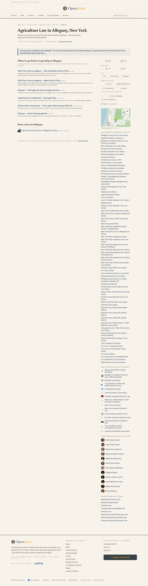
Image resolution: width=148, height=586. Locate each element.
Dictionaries (53, 15)
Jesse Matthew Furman (114, 482)
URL (104, 76)
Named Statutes (72, 562)
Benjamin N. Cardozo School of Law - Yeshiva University (116, 376)
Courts (31, 15)
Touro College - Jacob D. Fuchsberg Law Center (113, 427)
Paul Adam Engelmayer (114, 468)
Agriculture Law (44, 25)
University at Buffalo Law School (117, 431)
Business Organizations (110, 502)
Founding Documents (74, 565)
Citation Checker (72, 571)
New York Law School (113, 405)
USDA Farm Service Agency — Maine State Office (39, 80)
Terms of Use (85, 580)
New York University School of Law (116, 409)
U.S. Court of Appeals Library (111, 346)
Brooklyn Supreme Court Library (113, 151)
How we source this (65, 41)
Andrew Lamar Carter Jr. (114, 477)
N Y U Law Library (107, 270)
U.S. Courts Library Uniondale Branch (114, 357)
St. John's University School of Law (117, 417)
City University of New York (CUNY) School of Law (115, 385)
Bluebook (126, 76)
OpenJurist (21, 25)
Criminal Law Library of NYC (111, 160)
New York (55, 25)
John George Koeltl (113, 440)
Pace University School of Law (116, 414)
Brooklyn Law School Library (111, 149)
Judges (41, 15)
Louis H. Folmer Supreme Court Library (115, 200)
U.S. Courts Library (108, 354)
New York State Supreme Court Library (115, 250)
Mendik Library (106, 203)
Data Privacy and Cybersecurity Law (114, 514)
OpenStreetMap (106, 128)
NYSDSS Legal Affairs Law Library (114, 268)
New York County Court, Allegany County (39, 130)
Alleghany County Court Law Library (114, 135)
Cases (14, 15)
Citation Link (114, 76)
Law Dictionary (71, 550)
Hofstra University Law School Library (115, 174)
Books (66, 15)
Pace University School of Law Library (115, 273)
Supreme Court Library (109, 305)
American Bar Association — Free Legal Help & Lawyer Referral (45, 106)
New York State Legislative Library (114, 237)
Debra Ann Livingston (114, 449)
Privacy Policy (98, 580)
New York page (83, 141)
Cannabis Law (106, 505)
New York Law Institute (109, 224)
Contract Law (106, 511)
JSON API (107, 550)
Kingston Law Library (109, 192)
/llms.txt (107, 547)
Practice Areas (32, 25)
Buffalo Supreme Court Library (112, 154)
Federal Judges (71, 553)
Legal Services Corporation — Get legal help (37, 98)
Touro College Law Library (110, 343)
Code (22, 15)
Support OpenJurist (120, 557)
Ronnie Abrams (111, 491)
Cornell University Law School (116, 393)
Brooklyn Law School (112, 380)
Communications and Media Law (113, 508)
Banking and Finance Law (110, 499)
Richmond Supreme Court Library (113, 276)
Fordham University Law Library (112, 168)
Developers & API (110, 544)
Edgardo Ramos (111, 472)
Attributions (73, 580)
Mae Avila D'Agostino (113, 458)
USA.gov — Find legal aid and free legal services (39, 90)
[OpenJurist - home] (74, 8)
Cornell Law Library (108, 157)
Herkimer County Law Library (111, 171)
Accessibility (34, 580)
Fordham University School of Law (117, 396)
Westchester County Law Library (113, 362)
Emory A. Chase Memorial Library (113, 165)
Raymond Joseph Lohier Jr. (115, 454)
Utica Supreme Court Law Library (113, 359)
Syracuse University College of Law (116, 422)
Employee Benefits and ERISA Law (114, 517)
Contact (46, 580)
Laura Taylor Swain (113, 445)
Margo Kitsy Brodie (113, 486)
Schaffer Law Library (109, 284)
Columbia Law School (113, 389)
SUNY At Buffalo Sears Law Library (114, 302)
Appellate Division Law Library (112, 138)
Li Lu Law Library (107, 197)
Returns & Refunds (59, 580)
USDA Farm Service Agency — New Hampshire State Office (43, 71)
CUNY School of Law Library (111, 163)
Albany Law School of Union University (115, 371)
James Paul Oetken (113, 463)
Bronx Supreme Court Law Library (113, 146)
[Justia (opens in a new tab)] (38, 563)
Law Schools (70, 559)
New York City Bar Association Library (115, 211)
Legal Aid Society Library (110, 195)
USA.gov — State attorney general (32, 113)
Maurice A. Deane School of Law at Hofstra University (117, 401)
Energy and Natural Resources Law (114, 520)
